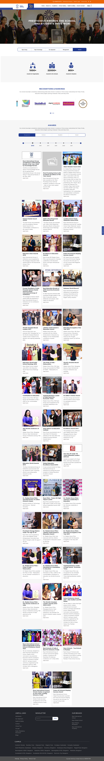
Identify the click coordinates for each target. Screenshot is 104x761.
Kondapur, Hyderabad (60, 745)
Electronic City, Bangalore (61, 753)
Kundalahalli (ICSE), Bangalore (23, 753)
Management (66, 49)
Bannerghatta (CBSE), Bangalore (24, 750)
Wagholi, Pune (49, 745)
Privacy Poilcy (24, 758)
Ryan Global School (77, 720)
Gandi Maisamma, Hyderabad (23, 747)
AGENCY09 (87, 758)
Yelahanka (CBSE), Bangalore (42, 750)
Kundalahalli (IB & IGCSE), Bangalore (43, 753)
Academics (54, 5)
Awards (79, 49)
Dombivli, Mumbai (20, 745)
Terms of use (32, 758)
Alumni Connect (81, 5)
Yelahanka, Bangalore (76, 750)
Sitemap (17, 758)
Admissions (102, 230)
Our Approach (52, 49)
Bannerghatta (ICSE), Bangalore (60, 750)
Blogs (16, 735)
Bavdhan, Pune (30, 745)
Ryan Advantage (38, 49)
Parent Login (77, 1)
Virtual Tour (84, 1)
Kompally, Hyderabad (73, 745)
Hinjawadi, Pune (40, 745)
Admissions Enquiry (67, 1)
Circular (17, 728)
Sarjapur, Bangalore (37, 747)
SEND (55, 718)
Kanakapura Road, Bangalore (65, 747)
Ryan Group (24, 49)
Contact (17, 723)
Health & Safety (71, 5)
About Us (48, 5)
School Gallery (62, 5)
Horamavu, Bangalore (50, 747)
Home (43, 5)
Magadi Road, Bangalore (80, 747)
